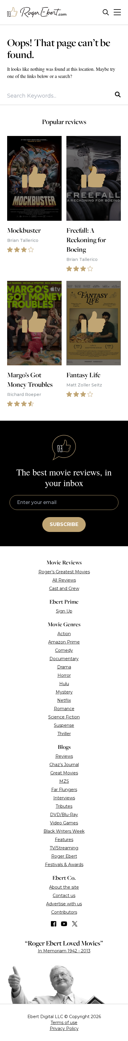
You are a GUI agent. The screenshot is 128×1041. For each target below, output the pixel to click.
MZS (64, 781)
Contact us (64, 895)
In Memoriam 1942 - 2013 (64, 951)
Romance (64, 708)
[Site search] (106, 12)
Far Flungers (64, 789)
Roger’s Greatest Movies (64, 571)
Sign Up (64, 611)
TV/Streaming (64, 848)
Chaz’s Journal (64, 764)
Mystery (64, 692)
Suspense (64, 725)
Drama (64, 667)
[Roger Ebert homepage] (37, 12)
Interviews (64, 798)
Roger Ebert (64, 856)
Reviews (64, 756)
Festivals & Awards (64, 864)
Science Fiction (64, 717)
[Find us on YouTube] (64, 923)
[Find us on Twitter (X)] (74, 923)
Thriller (64, 733)
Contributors (64, 912)
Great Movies (64, 773)
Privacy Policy (64, 1028)
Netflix (64, 700)
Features (64, 839)
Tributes (64, 806)
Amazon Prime (64, 642)
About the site (64, 887)
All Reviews (64, 580)
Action (64, 633)
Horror (64, 675)
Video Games (64, 823)
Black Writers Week (64, 831)
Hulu (64, 683)
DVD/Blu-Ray (64, 814)
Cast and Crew (64, 588)
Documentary (64, 658)
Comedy (64, 650)
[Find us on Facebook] (53, 923)
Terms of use (64, 1022)
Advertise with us (64, 904)
